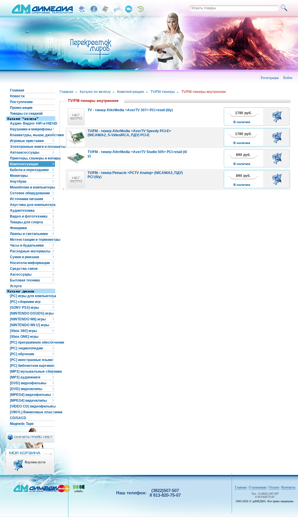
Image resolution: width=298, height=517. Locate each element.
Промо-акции (21, 108)
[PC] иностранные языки (31, 360)
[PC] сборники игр (25, 302)
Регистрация (270, 78)
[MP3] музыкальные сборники (32, 371)
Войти (287, 78)
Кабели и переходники (29, 170)
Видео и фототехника (28, 216)
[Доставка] (128, 9)
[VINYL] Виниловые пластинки (32, 412)
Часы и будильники (27, 245)
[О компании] (93, 9)
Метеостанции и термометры (32, 240)
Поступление (21, 102)
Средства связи (24, 269)
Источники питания (26, 199)
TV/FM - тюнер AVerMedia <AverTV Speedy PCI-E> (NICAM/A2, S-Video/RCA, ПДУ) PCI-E (129, 133)
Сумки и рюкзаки (24, 257)
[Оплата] (105, 9)
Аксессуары (20, 274)
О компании (257, 487)
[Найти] (285, 8)
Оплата (274, 487)
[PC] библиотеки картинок (32, 366)
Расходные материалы (30, 251)
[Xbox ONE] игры (24, 337)
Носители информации (30, 263)
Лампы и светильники (29, 234)
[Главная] (82, 9)
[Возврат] (140, 9)
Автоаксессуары (24, 152)
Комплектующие (24, 164)
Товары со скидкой (26, 114)
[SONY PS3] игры (24, 308)
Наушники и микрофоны (31, 129)
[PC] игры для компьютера (32, 296)
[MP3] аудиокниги (25, 377)
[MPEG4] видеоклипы (28, 400)
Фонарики (18, 228)
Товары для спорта (26, 222)
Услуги (16, 286)
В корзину (278, 116)
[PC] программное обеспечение (32, 342)
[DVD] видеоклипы (26, 389)
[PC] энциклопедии (26, 348)
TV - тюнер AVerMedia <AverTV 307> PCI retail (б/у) (130, 110)
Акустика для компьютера (32, 205)
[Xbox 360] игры (23, 331)
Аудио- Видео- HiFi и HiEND (32, 123)
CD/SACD (18, 418)
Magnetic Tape (22, 424)
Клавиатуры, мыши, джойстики (32, 135)
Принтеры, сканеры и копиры (32, 158)
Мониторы (19, 176)
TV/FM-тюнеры (162, 92)
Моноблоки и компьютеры (32, 187)
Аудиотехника (22, 211)
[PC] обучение (22, 354)
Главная (17, 90)
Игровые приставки (27, 141)
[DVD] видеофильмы (28, 383)
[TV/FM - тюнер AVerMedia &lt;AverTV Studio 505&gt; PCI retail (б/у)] (76, 158)
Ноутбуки (18, 181)
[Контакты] (116, 9)
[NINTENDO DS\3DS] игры (32, 313)
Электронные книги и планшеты (32, 147)
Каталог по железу (95, 92)
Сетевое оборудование (30, 193)
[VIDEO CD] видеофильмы (32, 406)
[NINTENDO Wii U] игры (29, 325)
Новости (17, 96)
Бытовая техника (25, 280)
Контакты (288, 487)
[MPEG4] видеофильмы (30, 395)
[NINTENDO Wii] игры (28, 319)
